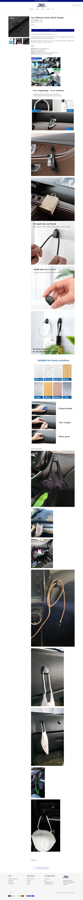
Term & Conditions (66, 892)
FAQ (45, 880)
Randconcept (60, 892)
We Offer (28, 882)
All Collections (11, 883)
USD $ (11, 892)
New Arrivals (10, 882)
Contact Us (46, 878)
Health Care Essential (12, 878)
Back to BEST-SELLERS (42, 868)
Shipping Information (48, 882)
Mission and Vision (30, 878)
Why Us (28, 883)
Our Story (29, 880)
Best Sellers (10, 880)
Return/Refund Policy (48, 883)
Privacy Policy (72, 892)
